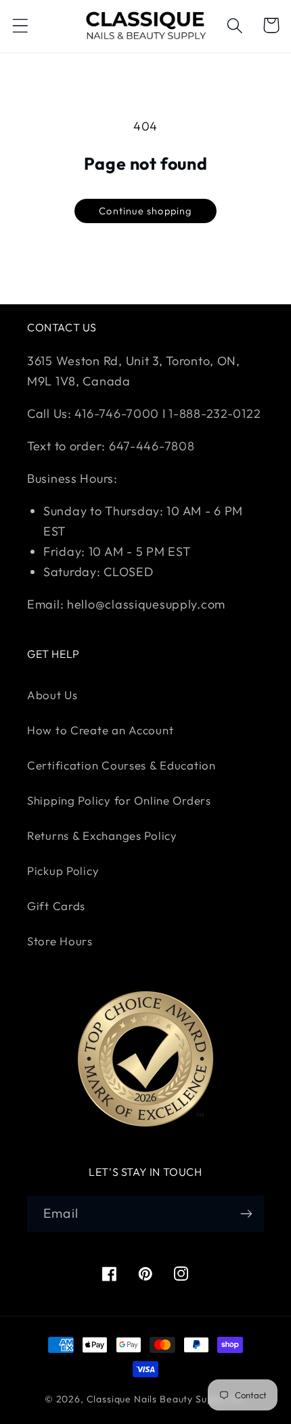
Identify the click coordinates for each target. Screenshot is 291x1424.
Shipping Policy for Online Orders (119, 800)
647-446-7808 (152, 446)
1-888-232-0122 (213, 413)
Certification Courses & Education (121, 765)
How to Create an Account (100, 730)
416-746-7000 (116, 413)
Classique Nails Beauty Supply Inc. (167, 1399)
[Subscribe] (246, 1213)
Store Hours (60, 941)
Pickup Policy (63, 870)
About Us (52, 695)
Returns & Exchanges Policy (102, 835)
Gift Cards (56, 906)
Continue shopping (145, 211)
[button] (21, 25)
